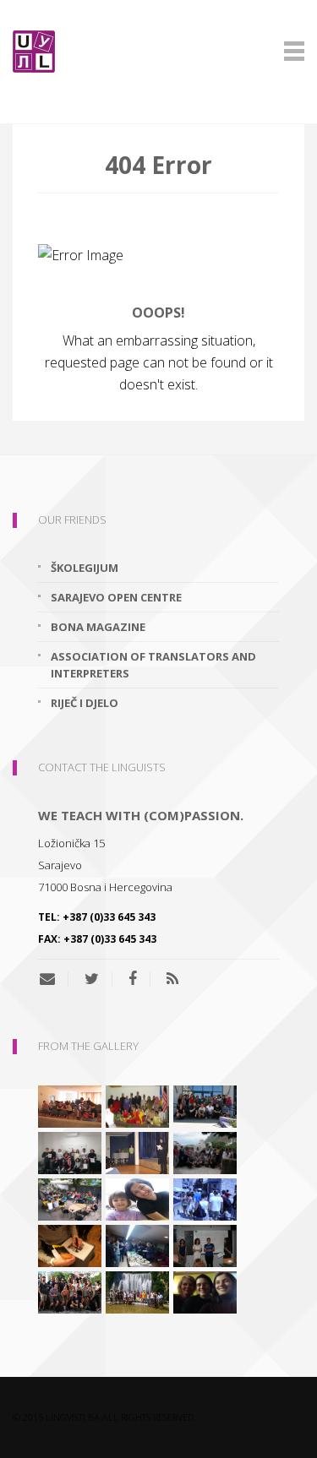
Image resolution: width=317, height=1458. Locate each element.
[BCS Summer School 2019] (69, 1198)
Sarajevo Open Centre (116, 597)
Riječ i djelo (84, 702)
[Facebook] (133, 979)
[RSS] (172, 979)
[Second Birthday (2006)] (137, 1151)
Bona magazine (98, 626)
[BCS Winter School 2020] (69, 1151)
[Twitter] (92, 979)
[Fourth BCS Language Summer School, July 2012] (69, 1105)
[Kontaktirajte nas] (54, 979)
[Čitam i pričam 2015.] (205, 1290)
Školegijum (84, 567)
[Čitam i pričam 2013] (137, 1290)
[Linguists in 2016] (69, 1290)
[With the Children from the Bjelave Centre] (137, 1198)
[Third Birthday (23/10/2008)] (137, 1244)
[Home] (158, 51)
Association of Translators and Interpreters (153, 665)
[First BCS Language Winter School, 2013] (69, 1244)
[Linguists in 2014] (205, 1244)
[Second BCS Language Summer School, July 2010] (205, 1105)
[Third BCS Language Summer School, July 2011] (205, 1151)
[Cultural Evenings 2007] (137, 1105)
